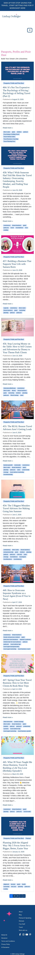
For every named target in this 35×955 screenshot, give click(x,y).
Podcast (28, 838)
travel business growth (24, 731)
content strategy (18, 721)
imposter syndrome (25, 639)
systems (6, 728)
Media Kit (4, 935)
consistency (7, 225)
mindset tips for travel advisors (12, 642)
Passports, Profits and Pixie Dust (14, 83)
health (23, 884)
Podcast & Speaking (25, 918)
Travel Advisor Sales (9, 136)
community (17, 465)
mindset (19, 132)
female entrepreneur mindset (12, 637)
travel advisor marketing (17, 472)
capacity (6, 308)
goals (13, 132)
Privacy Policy (5, 944)
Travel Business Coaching (11, 139)
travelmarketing (8, 474)
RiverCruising (14, 395)
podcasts (6, 227)
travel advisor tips (16, 644)
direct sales (7, 132)
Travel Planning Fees (9, 141)
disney (14, 390)
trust (26, 227)
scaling (6, 889)
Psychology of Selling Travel (11, 134)
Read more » (8, 128)
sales (21, 395)
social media (25, 469)
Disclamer (4, 938)
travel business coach (24, 649)
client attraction (8, 721)
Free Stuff (22, 924)
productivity (26, 726)
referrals (19, 554)
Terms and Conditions (8, 941)
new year (13, 886)
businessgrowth (8, 465)
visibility (6, 230)
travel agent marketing (10, 649)
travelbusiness (8, 559)
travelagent (22, 557)
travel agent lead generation (11, 646)
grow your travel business (11, 639)
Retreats (21, 921)
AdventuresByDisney (10, 388)
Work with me (23, 930)
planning (6, 312)
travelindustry (17, 559)
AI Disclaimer (5, 947)
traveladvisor (19, 227)
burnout (13, 884)
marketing (22, 310)
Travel (21, 927)
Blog (20, 915)
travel (12, 227)
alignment (6, 884)
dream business (16, 225)
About (20, 911)
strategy (6, 472)
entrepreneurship (8, 552)
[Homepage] (11, 30)
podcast (25, 132)
